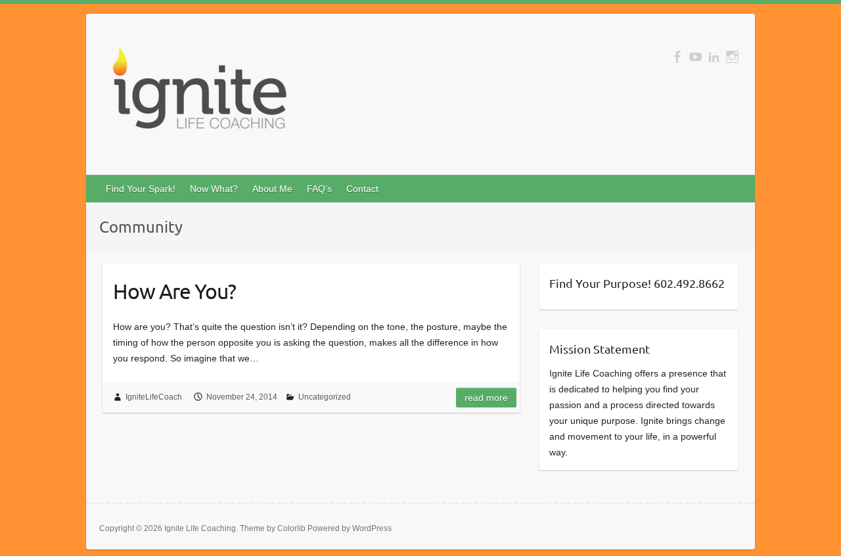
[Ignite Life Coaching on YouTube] (695, 57)
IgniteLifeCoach (153, 397)
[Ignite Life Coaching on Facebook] (677, 57)
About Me (272, 188)
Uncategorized (324, 397)
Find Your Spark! (140, 188)
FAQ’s (319, 188)
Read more (486, 397)
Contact (362, 188)
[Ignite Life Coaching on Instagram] (732, 57)
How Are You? (174, 291)
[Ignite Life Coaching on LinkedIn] (714, 57)
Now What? (214, 188)
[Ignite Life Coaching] (197, 93)
